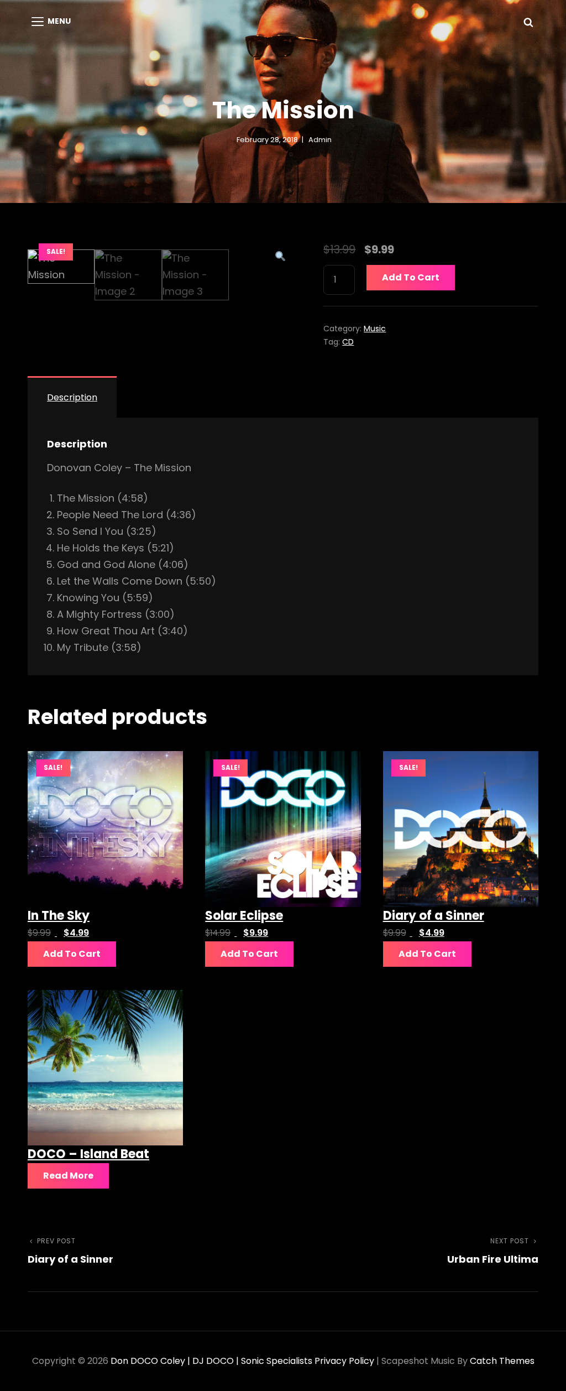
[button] (280, 256)
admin (320, 139)
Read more (68, 1175)
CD (348, 341)
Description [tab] (72, 397)
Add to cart (410, 277)
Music (375, 328)
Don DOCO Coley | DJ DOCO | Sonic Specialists (211, 1360)
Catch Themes (502, 1360)
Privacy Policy (344, 1360)
